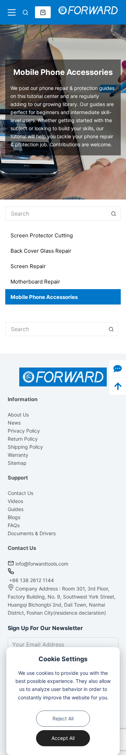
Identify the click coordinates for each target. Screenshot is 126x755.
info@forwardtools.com (41, 564)
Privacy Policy (24, 431)
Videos (15, 501)
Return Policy (23, 439)
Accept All (63, 738)
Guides (15, 509)
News (14, 423)
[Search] (25, 12)
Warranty (18, 455)
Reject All (63, 718)
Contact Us (20, 493)
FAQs (14, 525)
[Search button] (114, 214)
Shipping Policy (25, 447)
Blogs (14, 517)
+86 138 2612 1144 (31, 580)
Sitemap (17, 463)
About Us (18, 415)
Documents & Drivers (32, 533)
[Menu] (12, 12)
